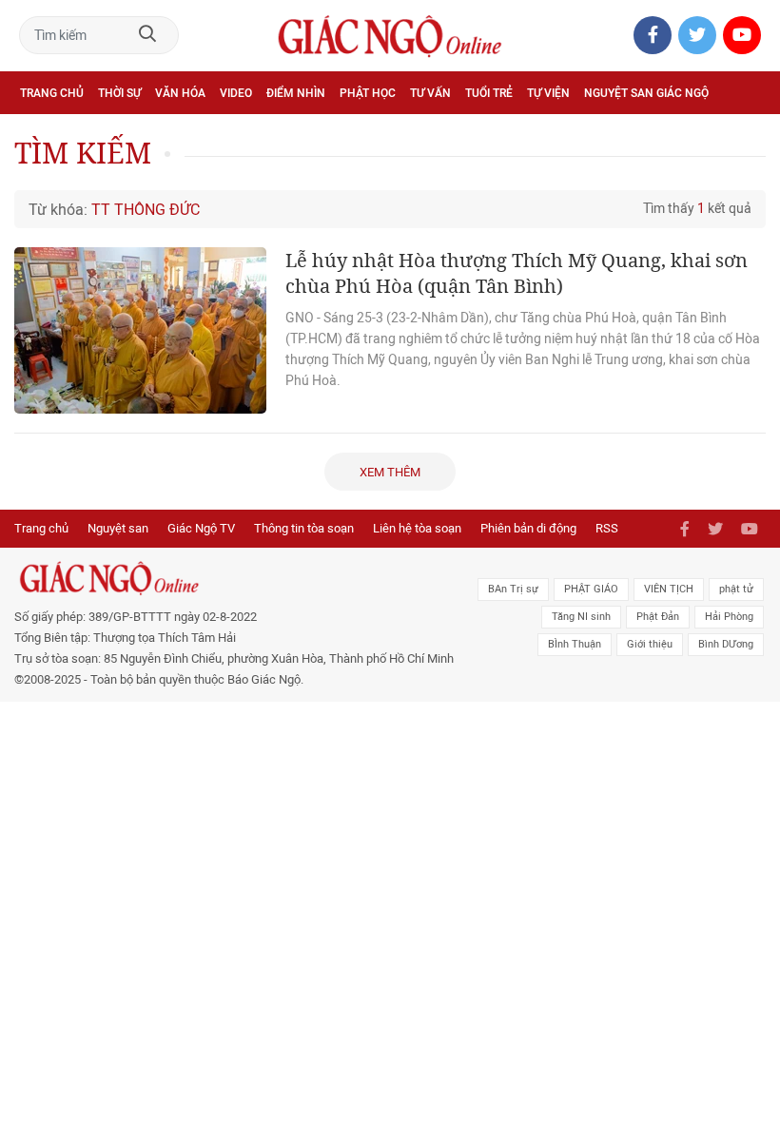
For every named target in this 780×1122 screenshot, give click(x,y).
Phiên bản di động (528, 528)
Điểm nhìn (295, 93)
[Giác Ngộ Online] (239, 578)
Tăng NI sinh (581, 616)
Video (236, 93)
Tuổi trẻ (489, 93)
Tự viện (548, 93)
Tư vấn (430, 93)
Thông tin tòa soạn (304, 528)
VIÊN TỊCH (668, 589)
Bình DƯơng (725, 644)
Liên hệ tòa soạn (417, 528)
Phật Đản (657, 616)
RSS (606, 528)
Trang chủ (52, 93)
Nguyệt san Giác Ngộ (646, 93)
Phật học (368, 93)
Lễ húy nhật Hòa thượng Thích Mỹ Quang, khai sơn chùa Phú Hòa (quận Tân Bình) (516, 273)
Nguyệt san (118, 528)
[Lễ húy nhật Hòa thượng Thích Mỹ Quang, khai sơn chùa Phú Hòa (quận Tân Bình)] (140, 330)
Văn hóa (180, 93)
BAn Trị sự (513, 589)
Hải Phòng (729, 616)
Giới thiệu (650, 644)
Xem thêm (390, 472)
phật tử (736, 589)
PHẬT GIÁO (591, 589)
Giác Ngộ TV (201, 528)
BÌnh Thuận (574, 644)
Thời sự (119, 93)
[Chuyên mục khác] (745, 134)
